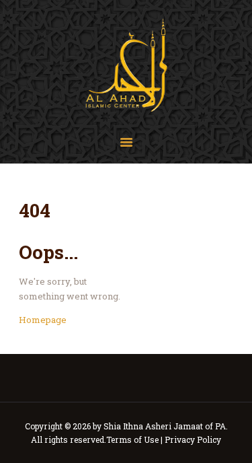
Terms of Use (132, 439)
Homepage (43, 320)
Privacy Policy (193, 439)
